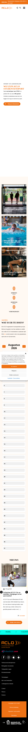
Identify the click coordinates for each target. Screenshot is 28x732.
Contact (3, 688)
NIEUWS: (4, 2)
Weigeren (14, 370)
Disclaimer (14, 715)
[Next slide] (25, 722)
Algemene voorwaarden (14, 711)
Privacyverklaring (16, 378)
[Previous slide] (2, 722)
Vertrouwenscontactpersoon (8, 662)
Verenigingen (5, 677)
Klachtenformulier (6, 672)
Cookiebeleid (10, 378)
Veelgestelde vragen (6, 669)
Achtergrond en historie (7, 683)
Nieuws (3, 691)
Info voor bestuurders (7, 680)
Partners (4, 695)
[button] (25, 353)
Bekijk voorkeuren (14, 375)
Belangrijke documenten (8, 666)
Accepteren (14, 366)
